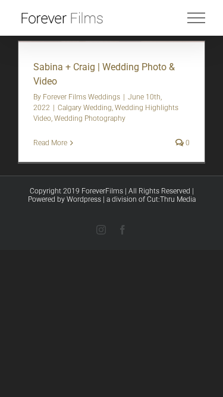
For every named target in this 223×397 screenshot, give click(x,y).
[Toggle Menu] (196, 17)
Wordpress (84, 199)
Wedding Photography (89, 118)
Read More (50, 143)
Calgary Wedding (85, 108)
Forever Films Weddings (81, 97)
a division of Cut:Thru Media (151, 199)
